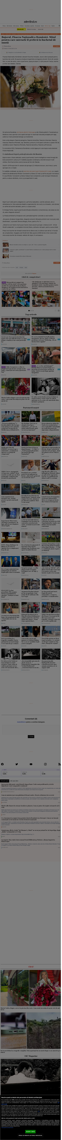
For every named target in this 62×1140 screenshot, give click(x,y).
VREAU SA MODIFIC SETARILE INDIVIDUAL (30, 1135)
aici (39, 1111)
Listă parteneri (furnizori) (7, 1127)
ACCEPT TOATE (30, 1131)
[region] (30, 1117)
